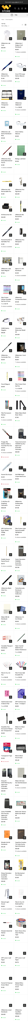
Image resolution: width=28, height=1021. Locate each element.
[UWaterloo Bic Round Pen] (21, 206)
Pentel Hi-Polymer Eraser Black (7, 984)
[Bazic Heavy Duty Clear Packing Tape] (21, 922)
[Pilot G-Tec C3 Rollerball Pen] (21, 894)
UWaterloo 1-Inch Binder (20, 356)
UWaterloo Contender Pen (6, 356)
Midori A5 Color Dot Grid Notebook (21, 782)
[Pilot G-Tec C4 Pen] (7, 664)
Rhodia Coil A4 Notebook (5, 843)
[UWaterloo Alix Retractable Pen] (7, 181)
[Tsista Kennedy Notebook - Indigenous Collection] (21, 580)
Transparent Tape (6, 756)
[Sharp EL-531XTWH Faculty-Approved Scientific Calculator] (7, 772)
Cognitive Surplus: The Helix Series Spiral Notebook (20, 844)
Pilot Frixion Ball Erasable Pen (20, 674)
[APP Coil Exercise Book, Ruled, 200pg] (7, 520)
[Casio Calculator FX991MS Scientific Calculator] (21, 551)
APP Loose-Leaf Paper (6, 959)
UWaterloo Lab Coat (5, 44)
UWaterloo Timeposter (4, 104)
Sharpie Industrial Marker (6, 932)
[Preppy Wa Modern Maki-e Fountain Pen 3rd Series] (7, 433)
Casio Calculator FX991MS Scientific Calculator (20, 562)
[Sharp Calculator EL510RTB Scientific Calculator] (7, 865)
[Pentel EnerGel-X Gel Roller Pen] (7, 231)
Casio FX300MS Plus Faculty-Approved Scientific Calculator (6, 815)
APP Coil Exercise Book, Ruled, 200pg (6, 530)
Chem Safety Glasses (19, 132)
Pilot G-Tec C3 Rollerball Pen (19, 903)
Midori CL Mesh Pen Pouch (20, 728)
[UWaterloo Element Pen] (7, 66)
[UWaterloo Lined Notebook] (7, 1002)
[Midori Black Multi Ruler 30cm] (21, 405)
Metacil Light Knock (5, 903)
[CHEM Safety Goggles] (7, 320)
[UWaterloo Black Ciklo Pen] (7, 580)
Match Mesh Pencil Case (19, 756)
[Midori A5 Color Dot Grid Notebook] (21, 772)
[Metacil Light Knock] (7, 894)
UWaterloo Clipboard (18, 104)
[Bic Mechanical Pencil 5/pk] (21, 865)
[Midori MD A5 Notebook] (7, 609)
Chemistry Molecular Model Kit (20, 330)
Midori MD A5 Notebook (5, 618)
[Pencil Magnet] (7, 376)
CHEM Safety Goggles (5, 329)
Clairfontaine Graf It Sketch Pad (6, 702)
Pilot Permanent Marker (6, 414)
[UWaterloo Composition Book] (21, 289)
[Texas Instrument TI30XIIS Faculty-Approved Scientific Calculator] (21, 433)
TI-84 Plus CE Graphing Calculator (5, 503)
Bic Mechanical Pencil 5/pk (19, 874)
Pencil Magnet (5, 384)
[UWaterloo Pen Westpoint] (21, 231)
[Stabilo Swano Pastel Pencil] (7, 551)
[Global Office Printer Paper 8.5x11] (21, 975)
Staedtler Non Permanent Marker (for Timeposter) (7, 728)
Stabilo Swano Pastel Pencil (5, 560)
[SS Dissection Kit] (7, 206)
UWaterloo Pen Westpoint (19, 240)
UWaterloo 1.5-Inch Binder (19, 618)
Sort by (3, 23)
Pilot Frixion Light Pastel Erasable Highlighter (20, 530)
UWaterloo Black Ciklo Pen (6, 589)
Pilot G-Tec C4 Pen (5, 674)
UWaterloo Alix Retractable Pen (6, 190)
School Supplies (9, 19)
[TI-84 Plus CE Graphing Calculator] (7, 493)
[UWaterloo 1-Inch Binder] (21, 347)
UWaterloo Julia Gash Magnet (6, 269)
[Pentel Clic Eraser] (7, 466)
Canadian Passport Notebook (7, 647)
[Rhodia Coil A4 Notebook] (7, 834)
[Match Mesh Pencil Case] (21, 747)
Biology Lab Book (20, 159)
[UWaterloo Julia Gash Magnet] (7, 260)
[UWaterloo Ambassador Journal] (21, 493)
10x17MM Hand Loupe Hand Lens (20, 475)
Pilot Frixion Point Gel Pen (20, 385)
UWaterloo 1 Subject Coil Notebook (19, 45)
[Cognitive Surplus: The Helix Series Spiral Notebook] (21, 834)
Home (3, 19)
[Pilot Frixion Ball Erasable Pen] (21, 664)
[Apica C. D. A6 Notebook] (21, 260)
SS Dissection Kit (6, 214)
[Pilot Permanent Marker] (7, 405)
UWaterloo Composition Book (20, 298)
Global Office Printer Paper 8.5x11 (19, 985)
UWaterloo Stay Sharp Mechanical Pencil (6, 160)
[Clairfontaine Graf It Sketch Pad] (7, 693)
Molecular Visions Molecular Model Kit (20, 813)
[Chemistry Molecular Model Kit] (21, 320)
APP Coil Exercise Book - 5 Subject (20, 702)
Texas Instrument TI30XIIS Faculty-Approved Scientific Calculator (20, 445)
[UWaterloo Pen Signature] (21, 181)
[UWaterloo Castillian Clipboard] (21, 1002)
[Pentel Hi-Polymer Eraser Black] (7, 975)
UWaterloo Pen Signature (19, 190)
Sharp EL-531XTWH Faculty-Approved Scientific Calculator (7, 784)
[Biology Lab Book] (21, 150)
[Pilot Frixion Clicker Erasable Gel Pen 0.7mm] (7, 289)
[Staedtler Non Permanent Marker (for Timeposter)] (7, 718)
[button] (22, 8)
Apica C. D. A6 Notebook (19, 269)
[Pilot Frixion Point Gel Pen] (21, 376)
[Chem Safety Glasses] (21, 123)
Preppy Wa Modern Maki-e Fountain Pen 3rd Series (6, 444)
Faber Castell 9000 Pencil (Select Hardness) (20, 647)
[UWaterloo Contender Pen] (7, 347)
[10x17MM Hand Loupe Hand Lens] (21, 466)
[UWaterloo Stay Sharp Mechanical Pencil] (7, 150)
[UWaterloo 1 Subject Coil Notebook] (21, 35)
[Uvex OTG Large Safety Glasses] (21, 66)
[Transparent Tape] (7, 747)
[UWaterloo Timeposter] (7, 94)
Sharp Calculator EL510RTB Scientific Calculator (6, 876)
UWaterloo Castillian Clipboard (18, 1012)
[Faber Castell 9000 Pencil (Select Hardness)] (21, 637)
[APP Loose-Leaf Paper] (7, 949)
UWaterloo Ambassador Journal (19, 503)
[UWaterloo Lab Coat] (7, 35)
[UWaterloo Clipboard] (21, 94)
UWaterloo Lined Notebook (6, 1011)
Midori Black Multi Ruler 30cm (20, 414)
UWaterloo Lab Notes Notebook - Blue (6, 133)
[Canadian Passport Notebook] (7, 637)
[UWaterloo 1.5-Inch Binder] (21, 609)
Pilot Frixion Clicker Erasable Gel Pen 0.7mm (6, 299)
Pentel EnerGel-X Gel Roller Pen (6, 240)
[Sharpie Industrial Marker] (7, 922)
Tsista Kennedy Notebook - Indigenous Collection (20, 591)
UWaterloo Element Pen (5, 75)
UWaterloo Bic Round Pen (19, 215)
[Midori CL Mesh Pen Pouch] (21, 718)
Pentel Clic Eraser (6, 474)
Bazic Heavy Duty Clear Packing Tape (20, 932)
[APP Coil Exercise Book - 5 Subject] (21, 693)
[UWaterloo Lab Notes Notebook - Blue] (7, 123)
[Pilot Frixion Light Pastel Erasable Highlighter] (21, 520)
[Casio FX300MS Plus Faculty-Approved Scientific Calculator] (7, 803)
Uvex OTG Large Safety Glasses (20, 75)
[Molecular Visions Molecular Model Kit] (21, 803)
